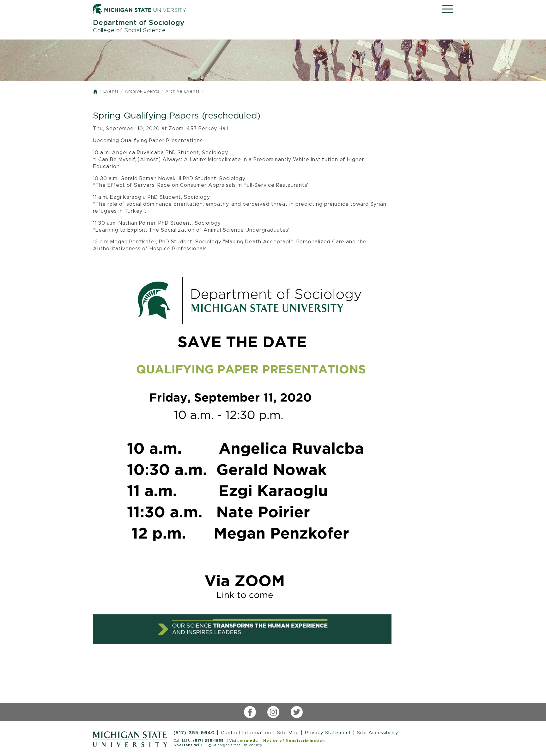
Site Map (288, 732)
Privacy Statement (328, 732)
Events (111, 91)
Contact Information (246, 732)
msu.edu (249, 740)
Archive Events (142, 91)
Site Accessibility (377, 732)
